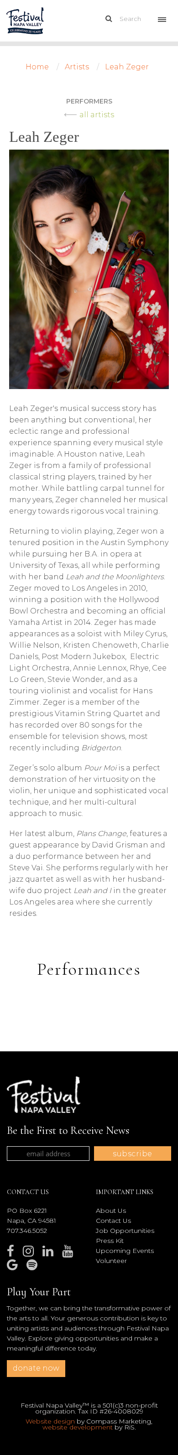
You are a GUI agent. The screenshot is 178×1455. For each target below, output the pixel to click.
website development (77, 1427)
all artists (96, 114)
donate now (36, 1368)
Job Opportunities (125, 1230)
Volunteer (111, 1261)
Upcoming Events (125, 1251)
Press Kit (110, 1241)
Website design (50, 1421)
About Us (111, 1210)
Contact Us (113, 1220)
